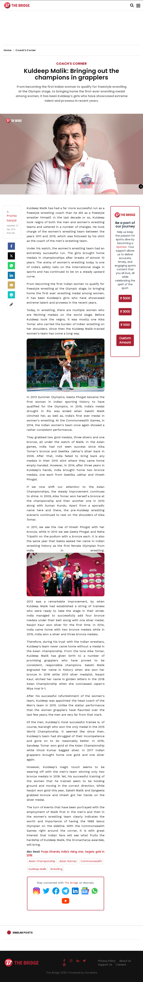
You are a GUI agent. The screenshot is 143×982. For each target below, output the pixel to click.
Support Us (105, 964)
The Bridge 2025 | (57, 973)
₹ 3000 (125, 311)
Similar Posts (22, 932)
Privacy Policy (107, 961)
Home (8, 50)
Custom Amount (125, 340)
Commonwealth (91, 861)
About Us (125, 961)
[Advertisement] (71, 33)
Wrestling (56, 869)
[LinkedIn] (11, 275)
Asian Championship (42, 861)
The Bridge (71, 882)
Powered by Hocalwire (83, 973)
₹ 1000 (125, 325)
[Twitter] (11, 256)
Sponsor (121, 247)
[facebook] (11, 246)
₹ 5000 (125, 298)
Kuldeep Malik (37, 869)
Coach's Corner (71, 63)
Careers (121, 964)
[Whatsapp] (11, 265)
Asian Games (68, 861)
